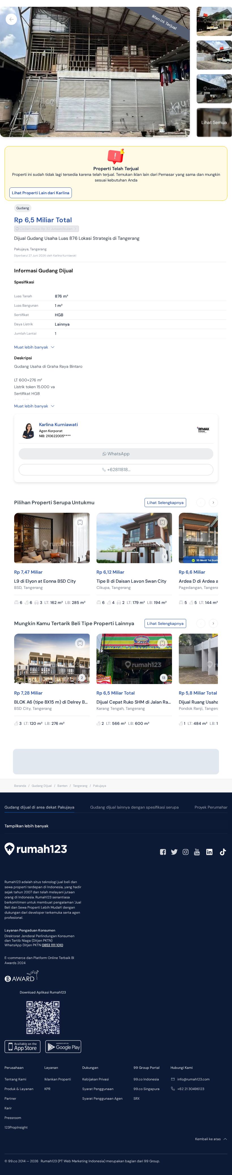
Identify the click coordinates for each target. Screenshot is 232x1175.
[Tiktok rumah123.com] (222, 851)
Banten (62, 786)
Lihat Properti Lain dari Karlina (40, 192)
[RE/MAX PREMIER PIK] (203, 429)
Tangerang (80, 786)
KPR (47, 1089)
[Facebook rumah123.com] (163, 852)
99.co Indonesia (146, 1079)
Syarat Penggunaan (97, 1089)
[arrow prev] (200, 502)
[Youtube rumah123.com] (197, 852)
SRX (136, 1098)
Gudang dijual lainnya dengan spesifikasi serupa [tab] (134, 807)
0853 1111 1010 (52, 945)
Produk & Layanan (19, 1089)
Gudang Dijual (42, 786)
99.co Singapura (147, 1089)
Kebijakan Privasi (95, 1079)
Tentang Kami (15, 1079)
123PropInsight (16, 1127)
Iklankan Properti (57, 1079)
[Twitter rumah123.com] (174, 852)
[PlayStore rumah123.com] (63, 1046)
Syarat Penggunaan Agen (102, 1098)
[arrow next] (213, 502)
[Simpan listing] (80, 522)
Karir (8, 1108)
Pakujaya (99, 786)
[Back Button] (11, 19)
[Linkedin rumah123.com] (209, 851)
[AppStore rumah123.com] (22, 1046)
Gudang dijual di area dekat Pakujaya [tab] (39, 807)
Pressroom (13, 1118)
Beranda (20, 786)
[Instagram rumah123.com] (185, 852)
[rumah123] (36, 850)
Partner (10, 1098)
